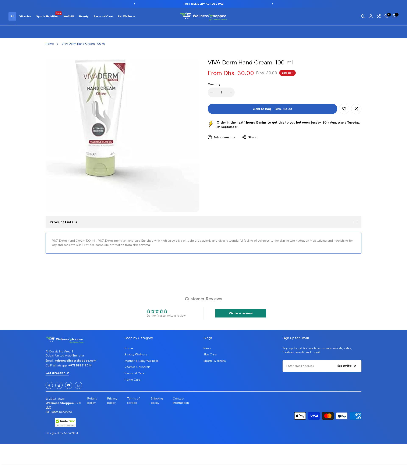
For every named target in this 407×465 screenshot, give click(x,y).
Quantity (214, 84)
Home (50, 44)
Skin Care (210, 354)
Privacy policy (112, 401)
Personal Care (134, 373)
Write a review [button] (241, 313)
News (207, 348)
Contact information (181, 401)
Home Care (133, 379)
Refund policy (92, 401)
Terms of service (133, 401)
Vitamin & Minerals (137, 367)
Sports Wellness (215, 361)
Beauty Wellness (136, 354)
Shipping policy (157, 401)
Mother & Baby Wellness (142, 361)
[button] (344, 109)
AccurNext (71, 433)
